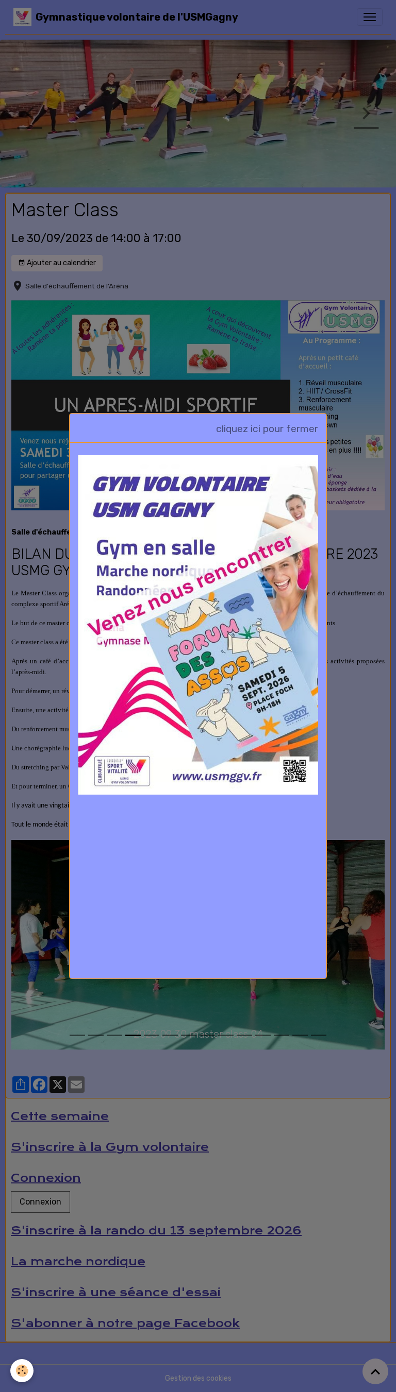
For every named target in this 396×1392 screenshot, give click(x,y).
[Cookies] (22, 1370)
